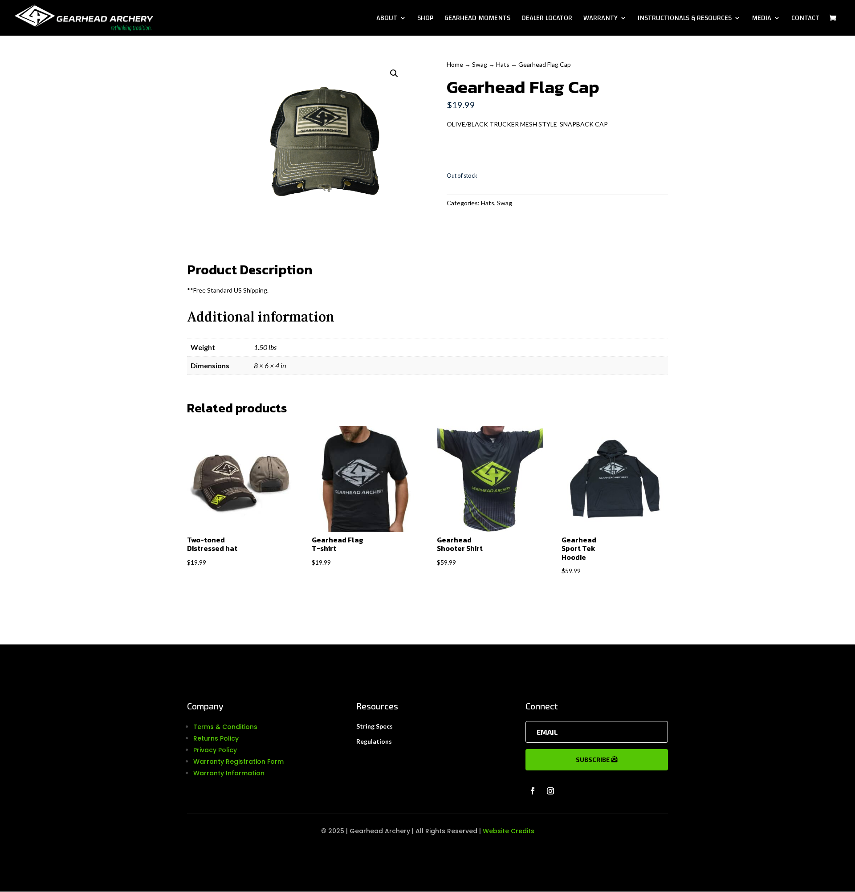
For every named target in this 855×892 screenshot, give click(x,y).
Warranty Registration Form (238, 761)
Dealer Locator (546, 19)
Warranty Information (229, 773)
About (386, 19)
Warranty (600, 19)
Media (761, 19)
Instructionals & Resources (685, 19)
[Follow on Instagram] (550, 791)
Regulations (374, 741)
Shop (425, 19)
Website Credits (508, 831)
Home (455, 64)
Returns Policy (216, 738)
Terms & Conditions (225, 726)
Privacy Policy (215, 749)
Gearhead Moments (477, 19)
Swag (479, 64)
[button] (394, 73)
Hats (502, 64)
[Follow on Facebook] (532, 791)
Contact (805, 19)
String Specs (374, 726)
